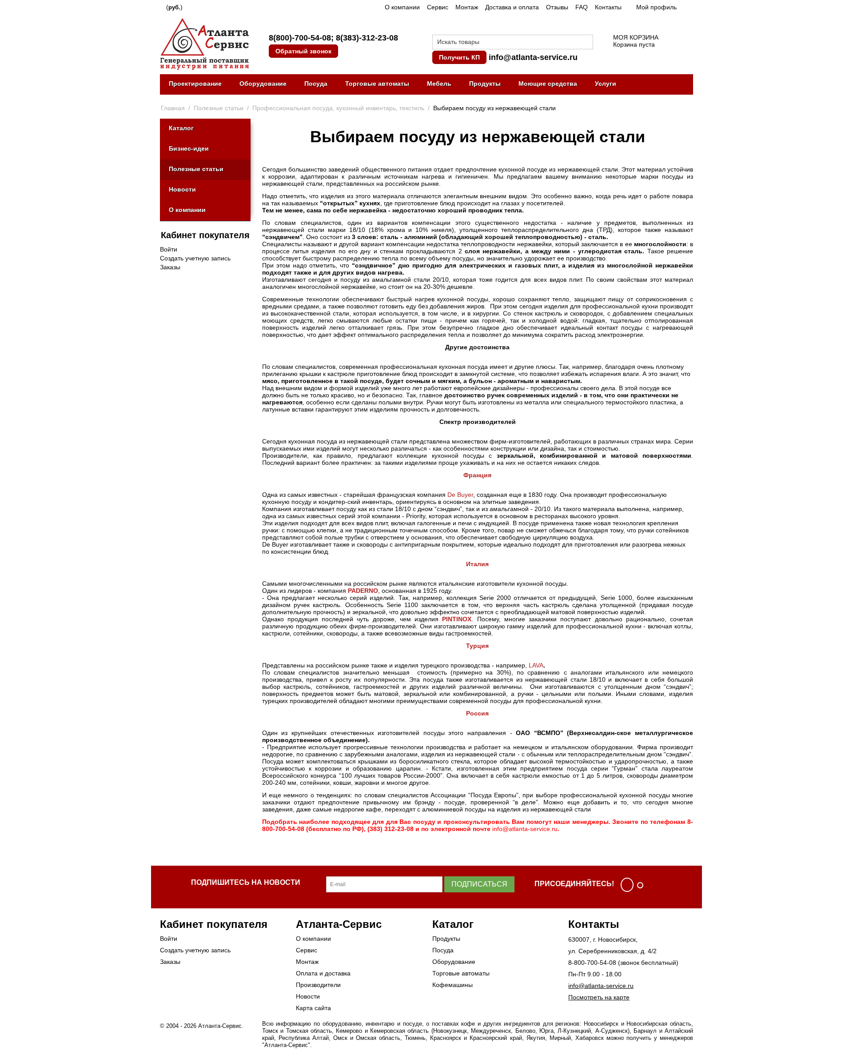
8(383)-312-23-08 (367, 37)
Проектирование (195, 83)
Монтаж (466, 7)
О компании (402, 7)
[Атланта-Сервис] (204, 43)
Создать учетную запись (195, 258)
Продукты (485, 83)
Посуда (315, 83)
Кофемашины (452, 984)
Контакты (608, 7)
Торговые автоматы (377, 83)
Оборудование (263, 83)
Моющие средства (547, 83)
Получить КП (459, 57)
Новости (182, 189)
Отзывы (557, 7)
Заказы (170, 267)
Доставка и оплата (512, 7)
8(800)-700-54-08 (300, 37)
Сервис (437, 7)
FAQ (581, 7)
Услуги (605, 83)
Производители (318, 984)
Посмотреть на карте (599, 997)
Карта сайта (313, 1007)
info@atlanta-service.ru (533, 57)
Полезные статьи (196, 168)
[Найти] (586, 42)
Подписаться (479, 884)
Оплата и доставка (323, 973)
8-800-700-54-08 (592, 962)
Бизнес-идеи (189, 148)
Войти (168, 249)
